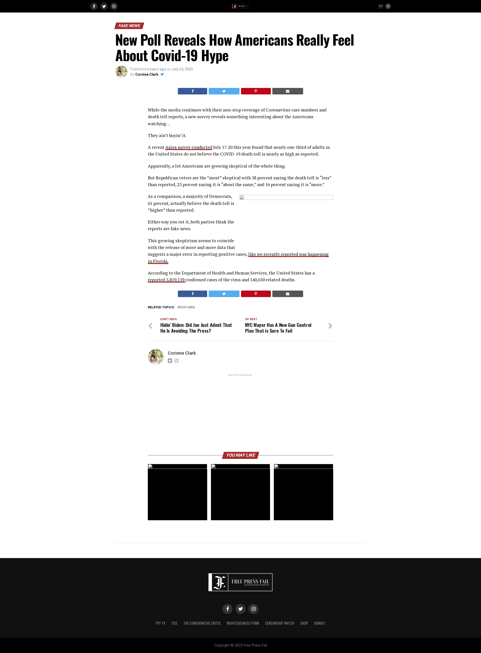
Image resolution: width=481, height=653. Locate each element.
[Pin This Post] (256, 91)
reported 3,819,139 (166, 280)
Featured (187, 307)
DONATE (319, 623)
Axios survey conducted (188, 147)
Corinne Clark (146, 74)
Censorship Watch (279, 623)
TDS (174, 623)
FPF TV (160, 623)
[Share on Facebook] (192, 91)
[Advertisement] (240, 412)
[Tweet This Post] (224, 91)
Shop (304, 623)
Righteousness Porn (243, 623)
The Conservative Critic (202, 623)
